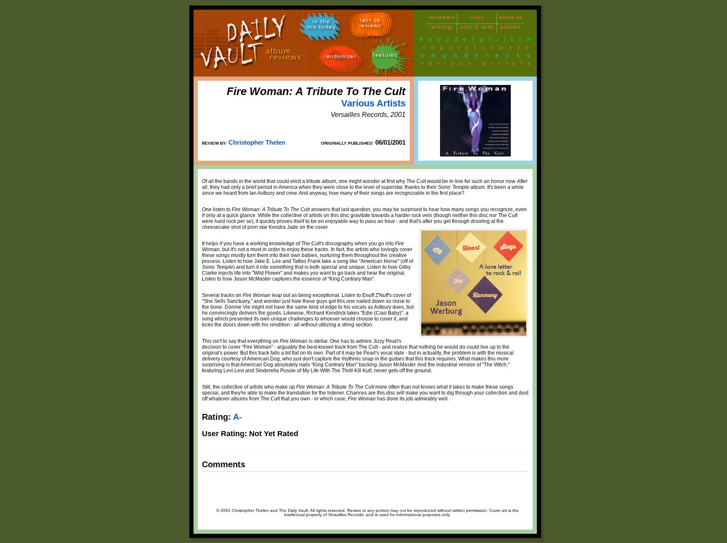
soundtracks (479, 56)
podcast (510, 28)
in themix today (321, 25)
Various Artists (373, 103)
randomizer (340, 58)
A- (237, 416)
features (385, 56)
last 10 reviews (370, 24)
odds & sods (477, 28)
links (477, 18)
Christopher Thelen (256, 142)
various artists (478, 64)
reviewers (442, 18)
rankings (442, 28)
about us (510, 18)
